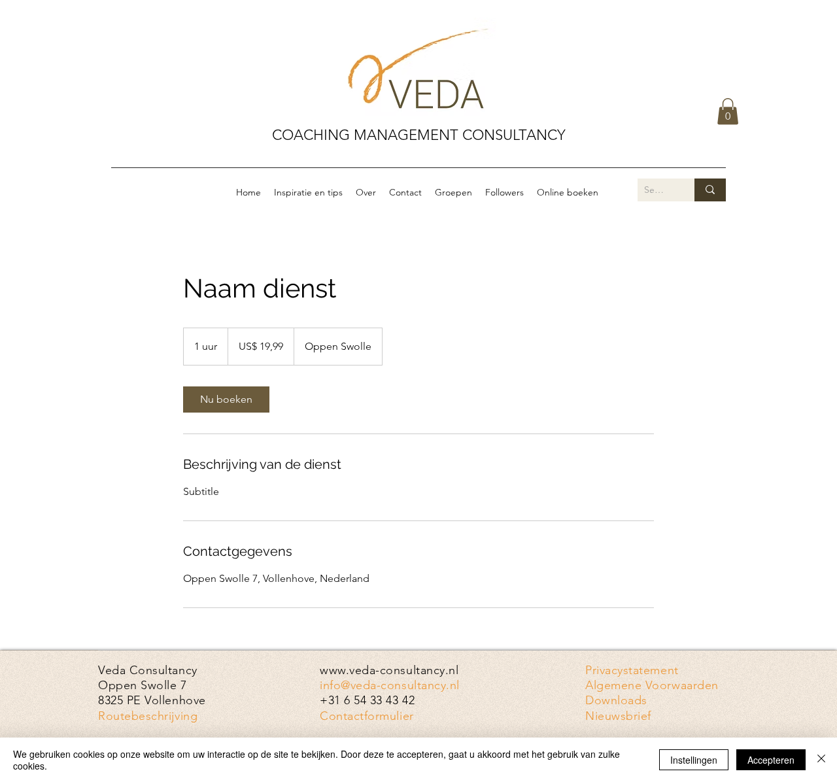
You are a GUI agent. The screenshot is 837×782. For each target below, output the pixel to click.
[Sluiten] (821, 760)
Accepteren (770, 759)
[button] (728, 111)
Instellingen (693, 759)
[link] (226, 399)
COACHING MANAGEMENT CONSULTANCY (419, 135)
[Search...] (710, 189)
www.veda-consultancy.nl (389, 670)
